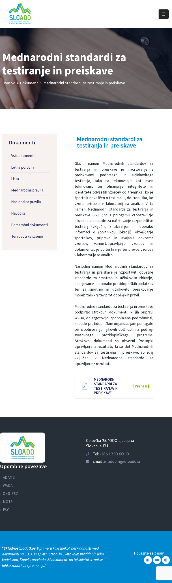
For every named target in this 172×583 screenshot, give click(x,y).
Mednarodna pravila (27, 190)
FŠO (6, 509)
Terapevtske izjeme (27, 236)
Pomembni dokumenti (29, 224)
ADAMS (9, 477)
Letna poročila (22, 167)
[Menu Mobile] (164, 14)
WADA (8, 485)
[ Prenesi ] (141, 386)
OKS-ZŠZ (10, 493)
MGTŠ (8, 501)
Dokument (29, 82)
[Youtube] (157, 560)
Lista (15, 178)
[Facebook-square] (148, 560)
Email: (116, 461)
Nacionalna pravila (26, 201)
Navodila (18, 213)
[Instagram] (166, 560)
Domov (8, 82)
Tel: (111, 454)
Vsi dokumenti (22, 155)
